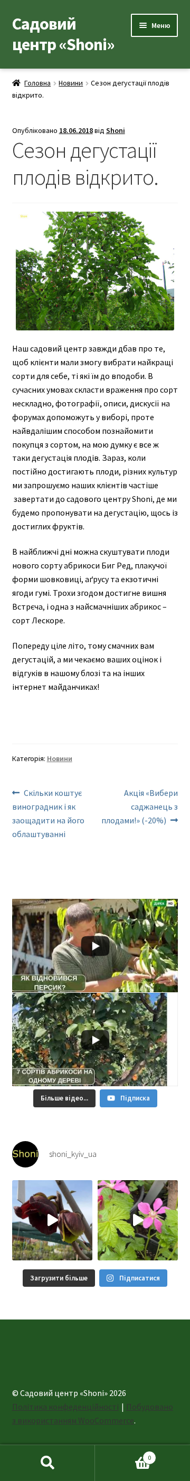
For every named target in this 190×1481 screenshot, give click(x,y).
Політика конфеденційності (65, 1406)
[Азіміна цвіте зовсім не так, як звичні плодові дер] (52, 1220)
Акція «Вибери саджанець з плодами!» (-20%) (139, 806)
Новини (71, 83)
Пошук (47, 1463)
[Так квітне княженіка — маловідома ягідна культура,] (138, 1220)
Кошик (123, 1453)
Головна (37, 83)
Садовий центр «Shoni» (63, 34)
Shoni (115, 130)
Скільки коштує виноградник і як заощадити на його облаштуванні (48, 813)
